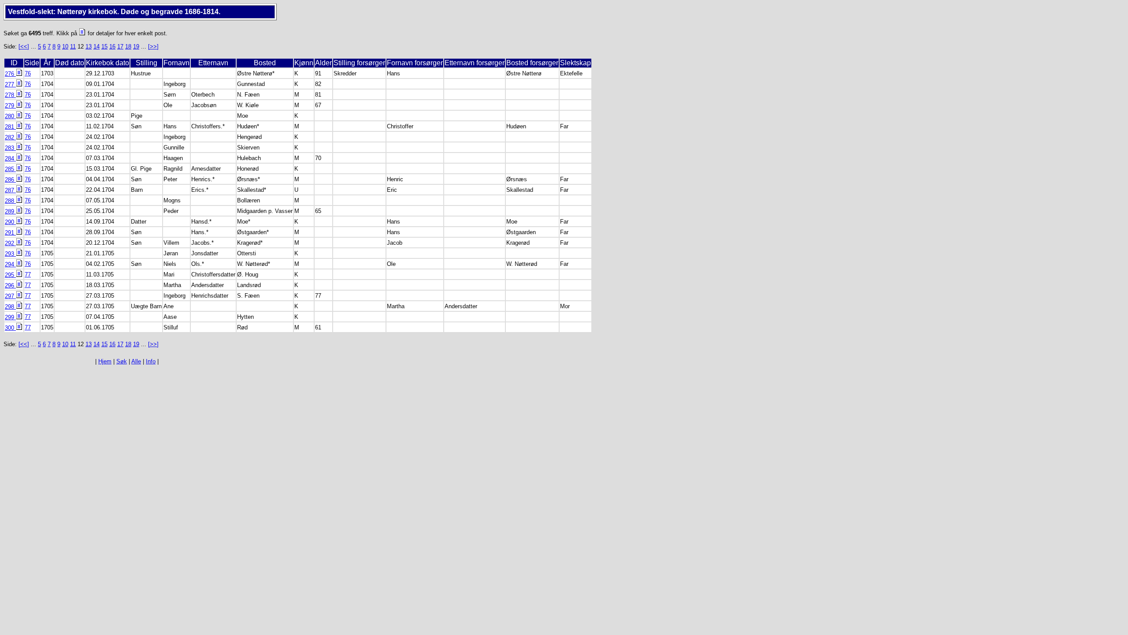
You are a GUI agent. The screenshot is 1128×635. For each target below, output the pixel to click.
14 (96, 46)
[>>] (153, 46)
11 (73, 46)
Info (151, 361)
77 (28, 274)
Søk (121, 361)
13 (88, 46)
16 (112, 46)
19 (136, 46)
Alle (136, 361)
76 (28, 73)
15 (104, 46)
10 (65, 46)
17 (120, 46)
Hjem (104, 361)
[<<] (24, 46)
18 (128, 46)
